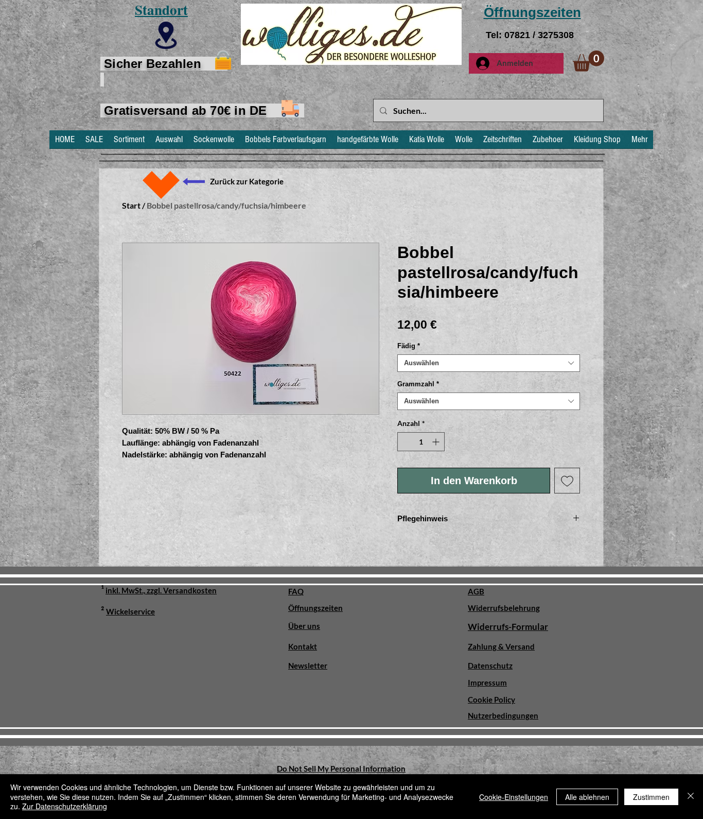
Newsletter (307, 665)
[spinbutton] (421, 442)
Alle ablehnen (587, 797)
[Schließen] (690, 796)
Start (131, 205)
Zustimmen (651, 797)
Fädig (408, 346)
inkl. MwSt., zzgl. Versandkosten (161, 590)
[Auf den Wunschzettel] (567, 480)
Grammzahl (418, 384)
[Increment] (436, 442)
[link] (588, 61)
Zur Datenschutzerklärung (64, 806)
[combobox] (488, 363)
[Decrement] (405, 442)
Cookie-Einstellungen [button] (513, 797)
